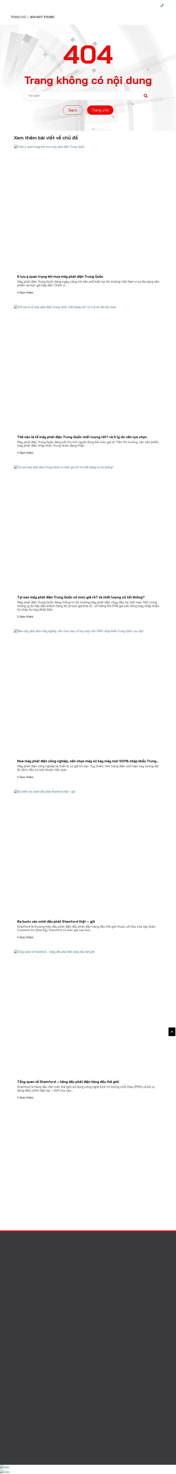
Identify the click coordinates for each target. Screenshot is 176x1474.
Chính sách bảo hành (27, 1335)
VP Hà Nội (21, 1244)
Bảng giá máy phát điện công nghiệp (38, 1329)
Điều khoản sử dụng (27, 1341)
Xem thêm (26, 292)
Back (72, 110)
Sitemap (18, 1354)
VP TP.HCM (22, 1255)
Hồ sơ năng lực (30, 1396)
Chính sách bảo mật (27, 1348)
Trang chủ (18, 17)
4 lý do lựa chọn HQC (28, 1322)
